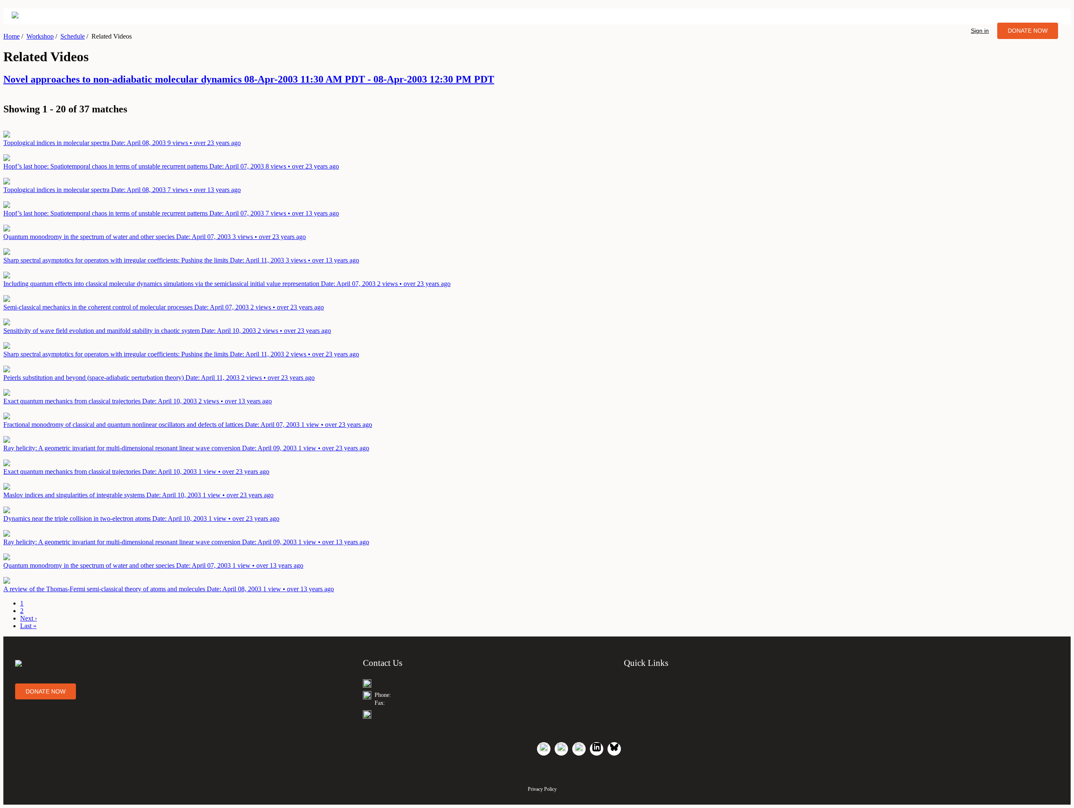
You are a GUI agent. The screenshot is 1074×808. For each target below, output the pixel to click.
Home (11, 36)
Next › (28, 618)
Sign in (980, 30)
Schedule (72, 36)
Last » (28, 625)
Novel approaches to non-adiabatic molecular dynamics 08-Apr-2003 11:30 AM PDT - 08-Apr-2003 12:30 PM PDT (248, 79)
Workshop (40, 36)
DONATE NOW (1028, 30)
